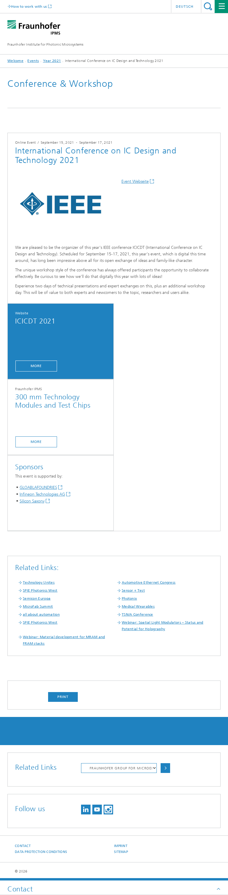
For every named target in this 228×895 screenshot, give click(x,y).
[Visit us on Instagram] (108, 809)
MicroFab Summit (38, 606)
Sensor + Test (133, 590)
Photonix (129, 598)
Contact (23, 846)
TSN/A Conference (137, 614)
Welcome (15, 61)
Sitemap (121, 852)
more (36, 366)
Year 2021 (52, 61)
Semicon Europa (36, 598)
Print (63, 697)
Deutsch (185, 6)
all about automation (41, 614)
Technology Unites (39, 582)
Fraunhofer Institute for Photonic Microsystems (45, 44)
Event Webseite (135, 181)
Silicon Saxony (32, 501)
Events (33, 61)
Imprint (120, 846)
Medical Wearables (138, 606)
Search (208, 6)
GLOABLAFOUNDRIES (38, 487)
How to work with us (29, 6)
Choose (165, 768)
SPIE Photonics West (40, 590)
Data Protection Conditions (41, 852)
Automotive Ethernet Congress (148, 582)
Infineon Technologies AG (42, 494)
